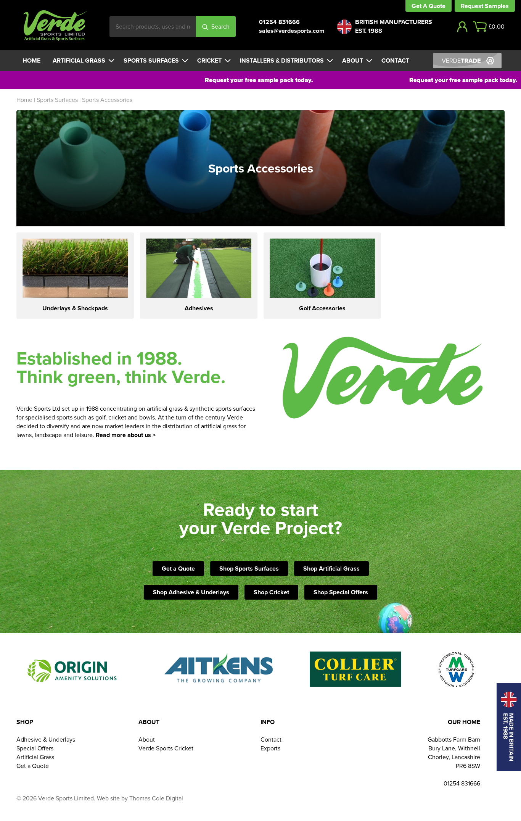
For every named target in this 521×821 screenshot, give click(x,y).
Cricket (209, 60)
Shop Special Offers (341, 592)
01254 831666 (279, 22)
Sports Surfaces (151, 60)
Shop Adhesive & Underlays (191, 592)
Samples (497, 6)
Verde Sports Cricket (165, 748)
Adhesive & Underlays (45, 739)
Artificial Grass (79, 60)
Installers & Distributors (282, 60)
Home (31, 60)
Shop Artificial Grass (331, 568)
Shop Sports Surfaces (249, 568)
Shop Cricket (271, 592)
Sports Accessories (107, 99)
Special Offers (34, 748)
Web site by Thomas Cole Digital (140, 798)
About (352, 60)
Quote (437, 6)
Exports (270, 748)
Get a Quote (178, 568)
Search (220, 26)
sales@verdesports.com (292, 30)
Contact (395, 60)
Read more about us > (126, 435)
